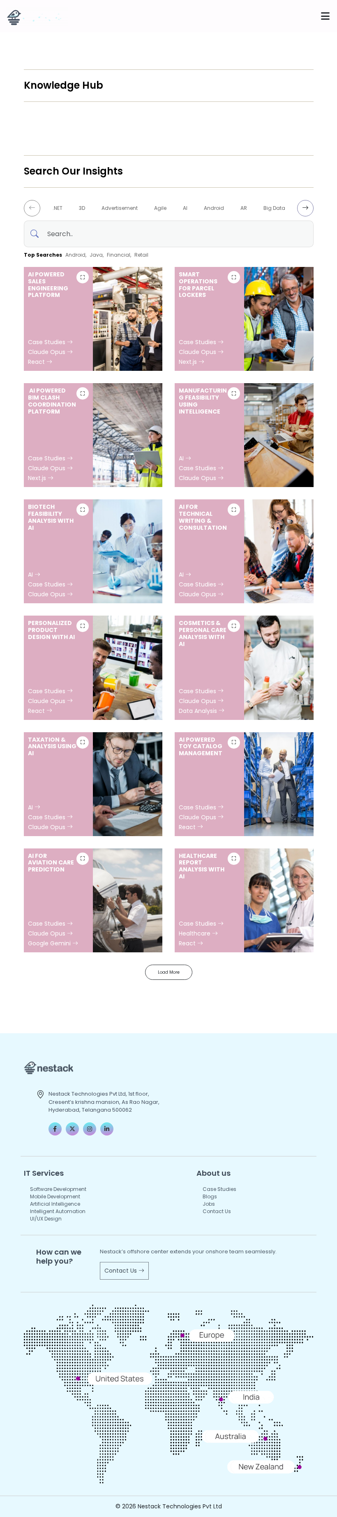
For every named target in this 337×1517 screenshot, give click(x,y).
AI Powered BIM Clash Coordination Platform (52, 400)
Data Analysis (199, 711)
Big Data (274, 208)
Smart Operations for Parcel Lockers (198, 284)
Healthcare (195, 933)
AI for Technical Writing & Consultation (203, 517)
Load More (169, 972)
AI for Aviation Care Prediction (51, 863)
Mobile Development (55, 1196)
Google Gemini (50, 943)
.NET (57, 208)
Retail (141, 254)
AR (243, 208)
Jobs (209, 1203)
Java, (97, 254)
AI (185, 208)
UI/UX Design (46, 1218)
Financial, (119, 254)
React (37, 362)
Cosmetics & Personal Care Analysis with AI (202, 633)
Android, (75, 254)
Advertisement (120, 208)
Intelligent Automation (57, 1211)
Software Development (58, 1189)
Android (214, 208)
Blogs (210, 1196)
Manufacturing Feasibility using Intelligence (203, 400)
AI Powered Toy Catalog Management (200, 747)
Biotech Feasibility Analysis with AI (51, 517)
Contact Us (217, 1211)
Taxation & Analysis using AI (52, 747)
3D (82, 208)
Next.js (189, 362)
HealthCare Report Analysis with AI (201, 866)
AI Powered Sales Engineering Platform (48, 284)
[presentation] (32, 208)
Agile (160, 208)
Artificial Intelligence (55, 1203)
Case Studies (47, 342)
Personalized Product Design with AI (51, 630)
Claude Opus (47, 352)
